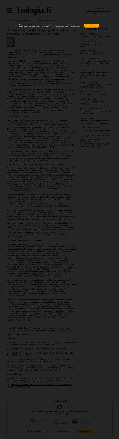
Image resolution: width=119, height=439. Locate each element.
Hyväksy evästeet (91, 26)
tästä (78, 27)
